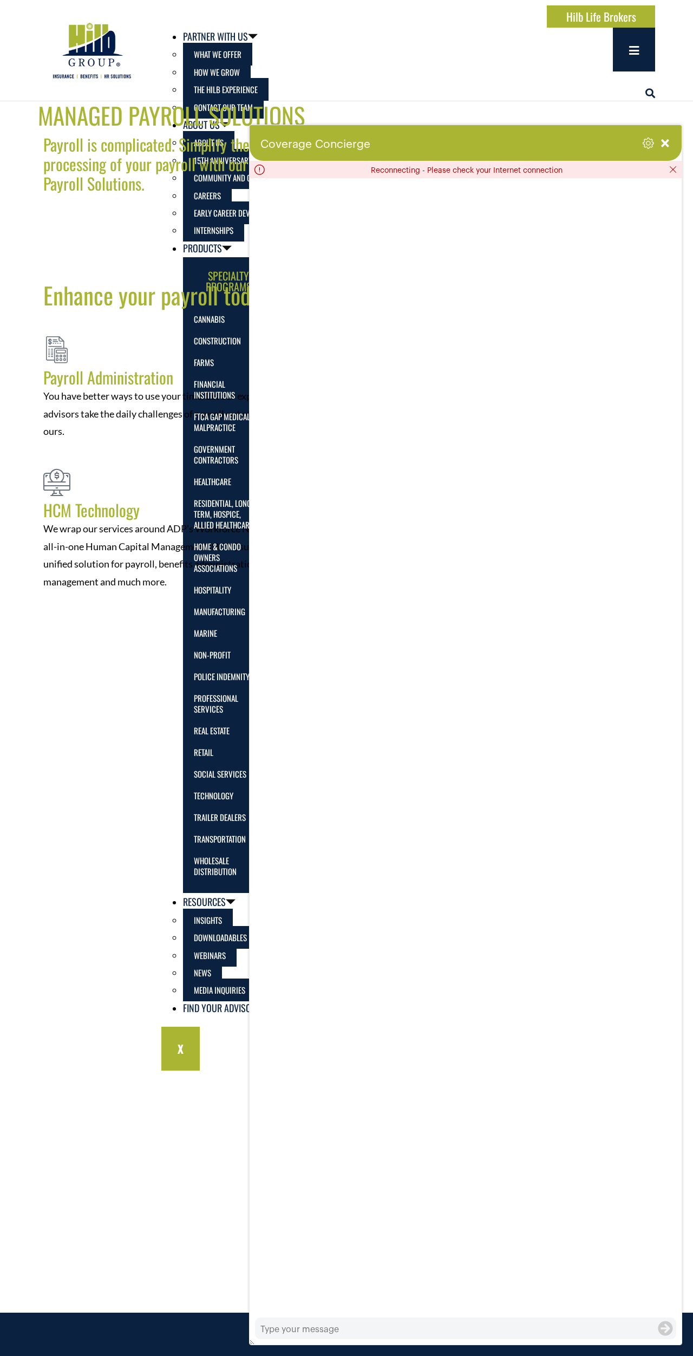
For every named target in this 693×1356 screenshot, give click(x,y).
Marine (205, 633)
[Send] (665, 1328)
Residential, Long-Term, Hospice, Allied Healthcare (224, 514)
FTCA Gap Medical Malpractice (222, 421)
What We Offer (217, 54)
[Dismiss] (673, 169)
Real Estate (212, 730)
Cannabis (209, 319)
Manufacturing (219, 611)
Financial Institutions (214, 389)
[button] (650, 93)
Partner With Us (215, 36)
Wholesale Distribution (215, 866)
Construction (217, 341)
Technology (213, 795)
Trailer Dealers (220, 817)
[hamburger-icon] (634, 49)
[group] (466, 748)
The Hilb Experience (226, 89)
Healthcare (212, 481)
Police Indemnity (222, 676)
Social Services (220, 774)
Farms (204, 362)
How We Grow (217, 72)
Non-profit (212, 655)
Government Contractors (216, 454)
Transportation (220, 839)
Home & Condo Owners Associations (217, 557)
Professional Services (216, 703)
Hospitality (212, 590)
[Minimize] (665, 143)
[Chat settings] (648, 143)
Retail (203, 752)
